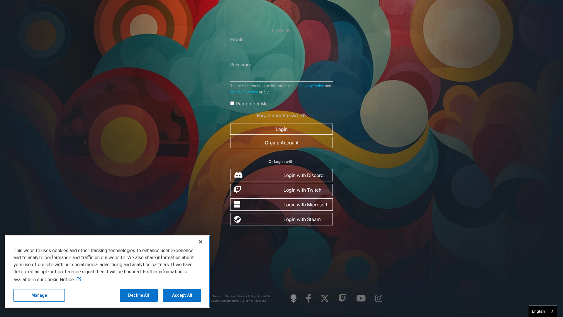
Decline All (138, 295)
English (538, 311)
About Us (264, 296)
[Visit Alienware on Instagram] (378, 298)
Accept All (182, 295)
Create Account (282, 143)
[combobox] (543, 311)
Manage (39, 295)
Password (241, 65)
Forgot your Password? (281, 115)
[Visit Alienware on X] (325, 298)
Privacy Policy (312, 86)
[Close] (200, 241)
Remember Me (252, 104)
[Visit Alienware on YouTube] (361, 298)
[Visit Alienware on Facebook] (308, 298)
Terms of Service (244, 92)
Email (236, 39)
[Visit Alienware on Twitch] (343, 298)
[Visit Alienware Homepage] (293, 298)
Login (282, 129)
